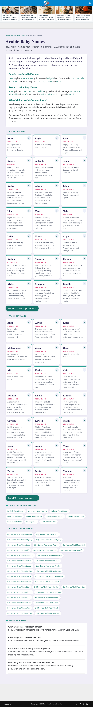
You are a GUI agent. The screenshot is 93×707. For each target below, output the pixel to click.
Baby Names (15, 35)
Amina (16, 81)
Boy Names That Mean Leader (19, 566)
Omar (24, 91)
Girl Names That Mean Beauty (19, 534)
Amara (24, 78)
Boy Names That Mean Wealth (48, 566)
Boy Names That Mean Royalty (48, 539)
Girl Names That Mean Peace (47, 581)
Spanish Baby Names (54, 516)
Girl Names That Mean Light (44, 550)
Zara (39, 81)
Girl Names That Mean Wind (46, 608)
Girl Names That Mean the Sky (46, 587)
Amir (11, 91)
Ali (10, 94)
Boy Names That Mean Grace (19, 576)
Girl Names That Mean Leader (49, 571)
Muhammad (75, 91)
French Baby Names (76, 516)
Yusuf (23, 94)
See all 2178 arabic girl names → (22, 308)
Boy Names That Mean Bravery (48, 592)
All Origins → (31, 521)
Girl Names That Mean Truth (19, 603)
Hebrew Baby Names (59, 511)
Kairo (43, 94)
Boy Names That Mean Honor (19, 561)
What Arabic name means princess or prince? (29, 648)
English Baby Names (15, 511)
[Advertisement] (46, 691)
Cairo (49, 94)
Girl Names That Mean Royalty (19, 539)
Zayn (30, 91)
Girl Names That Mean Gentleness (49, 576)
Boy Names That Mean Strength (20, 555)
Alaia (49, 81)
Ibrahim (40, 91)
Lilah (77, 78)
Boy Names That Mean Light (18, 597)
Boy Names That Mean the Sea (19, 613)
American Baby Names (37, 511)
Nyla (44, 81)
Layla (11, 78)
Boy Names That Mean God (47, 534)
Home (8, 35)
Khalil (14, 94)
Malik (55, 94)
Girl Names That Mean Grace (19, 581)
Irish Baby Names (14, 521)
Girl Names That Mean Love (18, 545)
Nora (58, 81)
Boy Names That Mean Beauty (50, 555)
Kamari (70, 94)
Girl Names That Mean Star (18, 587)
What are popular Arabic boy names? (25, 637)
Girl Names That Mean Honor (47, 561)
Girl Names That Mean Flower (46, 545)
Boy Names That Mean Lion (74, 587)
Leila (82, 78)
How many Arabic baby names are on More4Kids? (31, 662)
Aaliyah (50, 78)
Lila (72, 78)
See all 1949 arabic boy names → (22, 498)
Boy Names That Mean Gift (18, 550)
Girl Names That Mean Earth (46, 603)
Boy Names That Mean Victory (19, 592)
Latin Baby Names (14, 516)
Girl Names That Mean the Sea (19, 571)
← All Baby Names (48, 521)
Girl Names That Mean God (74, 545)
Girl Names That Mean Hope (48, 613)
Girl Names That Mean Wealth (47, 597)
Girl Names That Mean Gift (71, 550)
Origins (24, 35)
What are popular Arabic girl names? (25, 626)
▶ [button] (28, 138)
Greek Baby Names (34, 516)
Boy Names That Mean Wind (18, 608)
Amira (30, 78)
